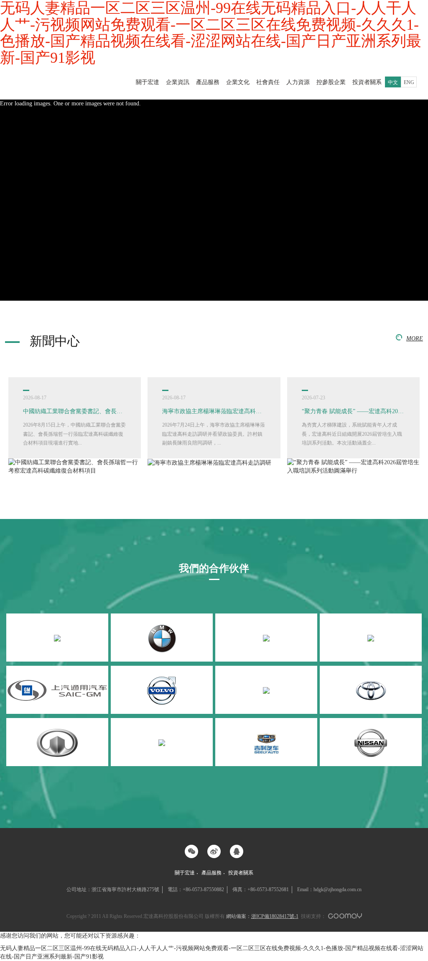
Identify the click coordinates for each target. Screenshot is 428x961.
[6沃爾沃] (162, 690)
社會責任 (268, 82)
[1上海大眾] (57, 637)
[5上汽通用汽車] (57, 690)
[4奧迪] (370, 637)
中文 (393, 82)
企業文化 (238, 82)
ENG (409, 82)
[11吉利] (266, 742)
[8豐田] (370, 690)
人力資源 (298, 82)
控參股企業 (331, 82)
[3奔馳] (266, 637)
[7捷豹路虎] (266, 690)
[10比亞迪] (162, 742)
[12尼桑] (370, 742)
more (414, 338)
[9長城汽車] (57, 742)
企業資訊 (177, 82)
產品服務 (207, 82)
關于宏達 (147, 82)
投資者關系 (367, 82)
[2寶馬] (162, 637)
